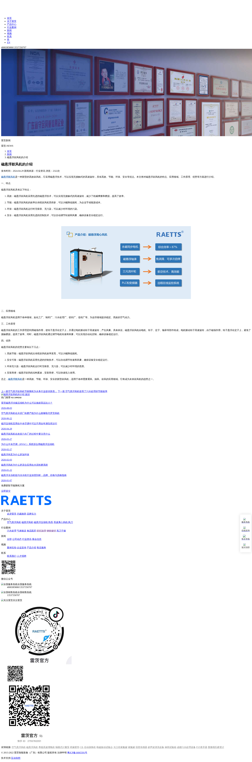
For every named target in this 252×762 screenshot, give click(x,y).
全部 (9, 539)
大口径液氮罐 (120, 747)
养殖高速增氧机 (46, 747)
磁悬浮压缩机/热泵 (43, 522)
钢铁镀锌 (51, 530)
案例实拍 (11, 547)
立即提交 (5, 491)
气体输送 (21, 530)
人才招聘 (21, 556)
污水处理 (11, 530)
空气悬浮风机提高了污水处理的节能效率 (82, 391)
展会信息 (36, 539)
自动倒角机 (90, 747)
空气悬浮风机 (14, 522)
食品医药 (31, 530)
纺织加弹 (41, 530)
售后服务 (41, 547)
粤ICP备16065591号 (77, 752)
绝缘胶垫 (74, 747)
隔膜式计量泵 (62, 747)
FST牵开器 (201, 747)
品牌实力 (31, 514)
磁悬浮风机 (27, 522)
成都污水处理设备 (186, 747)
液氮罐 (131, 747)
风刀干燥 (61, 530)
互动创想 (15, 758)
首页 (9, 18)
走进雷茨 (11, 514)
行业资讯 (27, 539)
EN (8, 42)
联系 (9, 36)
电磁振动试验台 (104, 747)
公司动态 (17, 539)
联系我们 (11, 556)
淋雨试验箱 (170, 747)
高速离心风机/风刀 (63, 522)
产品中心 (11, 24)
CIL (82, 747)
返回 (27, 394)
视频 (9, 33)
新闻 (9, 30)
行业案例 (11, 27)
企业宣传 (21, 547)
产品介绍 (31, 547)
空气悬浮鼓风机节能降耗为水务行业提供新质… (29, 391)
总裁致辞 (21, 514)
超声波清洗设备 (156, 747)
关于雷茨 (11, 21)
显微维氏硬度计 (216, 747)
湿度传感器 (141, 747)
